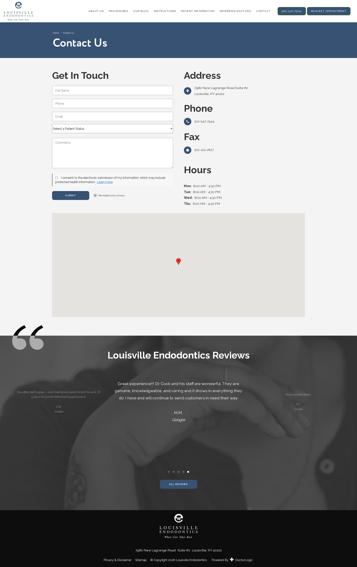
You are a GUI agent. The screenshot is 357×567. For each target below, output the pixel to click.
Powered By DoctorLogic (232, 560)
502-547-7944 (292, 11)
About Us (96, 11)
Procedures (118, 11)
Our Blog (141, 11)
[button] (178, 261)
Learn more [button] (105, 182)
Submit (70, 195)
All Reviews (178, 484)
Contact (263, 11)
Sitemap (141, 560)
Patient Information (198, 11)
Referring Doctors (235, 11)
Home (56, 33)
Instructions (165, 11)
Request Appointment (329, 11)
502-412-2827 (204, 150)
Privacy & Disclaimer (117, 560)
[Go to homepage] (22, 11)
